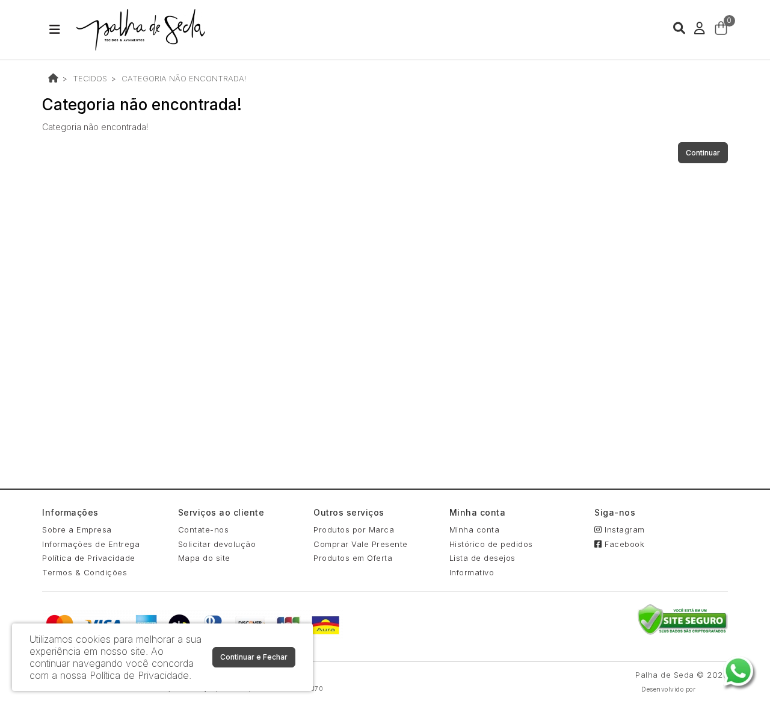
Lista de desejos (482, 558)
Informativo (471, 572)
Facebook (623, 544)
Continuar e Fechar (254, 656)
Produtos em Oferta (352, 558)
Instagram (623, 529)
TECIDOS (90, 78)
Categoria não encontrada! (184, 78)
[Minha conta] (699, 28)
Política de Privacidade (88, 558)
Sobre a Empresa (77, 529)
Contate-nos (203, 529)
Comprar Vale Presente (360, 544)
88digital (713, 689)
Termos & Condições (84, 572)
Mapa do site (204, 558)
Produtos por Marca (353, 529)
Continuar (703, 152)
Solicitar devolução (217, 544)
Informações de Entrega (91, 544)
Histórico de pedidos (491, 544)
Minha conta (474, 529)
